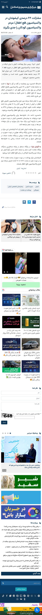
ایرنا (23, 7)
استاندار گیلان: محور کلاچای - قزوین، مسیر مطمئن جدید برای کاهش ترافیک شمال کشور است (20, 567)
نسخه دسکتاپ (21, 589)
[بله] (24, 596)
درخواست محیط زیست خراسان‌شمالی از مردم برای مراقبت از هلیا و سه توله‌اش (21, 542)
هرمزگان (36, 190)
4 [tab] (3, 433)
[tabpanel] (21, 454)
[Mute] (7, 272)
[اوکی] (24, 599)
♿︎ (37, 610)
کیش (18, 168)
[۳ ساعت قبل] (21, 449)
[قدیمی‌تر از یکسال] (31, 226)
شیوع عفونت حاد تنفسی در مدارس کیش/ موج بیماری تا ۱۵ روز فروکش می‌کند (31, 237)
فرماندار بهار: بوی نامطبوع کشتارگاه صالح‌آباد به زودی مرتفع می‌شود (21, 556)
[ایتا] (17, 596)
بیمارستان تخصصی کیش (15, 186)
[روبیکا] (31, 596)
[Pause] (4, 272)
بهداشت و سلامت (25, 190)
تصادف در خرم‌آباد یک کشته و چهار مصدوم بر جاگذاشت (22, 552)
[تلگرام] (38, 596)
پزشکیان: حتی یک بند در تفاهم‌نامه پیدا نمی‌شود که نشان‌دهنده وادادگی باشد (24, 466)
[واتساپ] (17, 599)
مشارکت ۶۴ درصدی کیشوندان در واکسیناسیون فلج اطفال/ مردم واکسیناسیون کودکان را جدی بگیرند (22, 23)
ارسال (4, 422)
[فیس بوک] (6, 596)
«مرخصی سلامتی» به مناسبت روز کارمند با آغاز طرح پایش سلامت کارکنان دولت (21, 537)
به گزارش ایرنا (36, 146)
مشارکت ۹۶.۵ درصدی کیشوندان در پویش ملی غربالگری (11, 235)
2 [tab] (8, 433)
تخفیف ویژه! (21, 284)
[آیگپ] (21, 596)
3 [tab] (5, 433)
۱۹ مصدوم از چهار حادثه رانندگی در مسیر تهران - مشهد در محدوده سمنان (22, 548)
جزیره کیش (29, 186)
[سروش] (13, 596)
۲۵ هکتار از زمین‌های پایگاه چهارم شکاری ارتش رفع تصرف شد (20, 530)
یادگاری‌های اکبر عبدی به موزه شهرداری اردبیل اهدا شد (22, 533)
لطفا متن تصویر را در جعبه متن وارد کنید (28, 414)
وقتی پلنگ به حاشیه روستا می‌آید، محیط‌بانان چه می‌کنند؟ (21, 526)
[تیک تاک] (3, 596)
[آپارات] (28, 596)
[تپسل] (3, 250)
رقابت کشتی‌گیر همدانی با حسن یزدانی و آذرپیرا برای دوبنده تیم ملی (21, 562)
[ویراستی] (10, 596)
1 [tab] (10, 433)
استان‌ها (23, 168)
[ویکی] (21, 599)
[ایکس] (35, 596)
